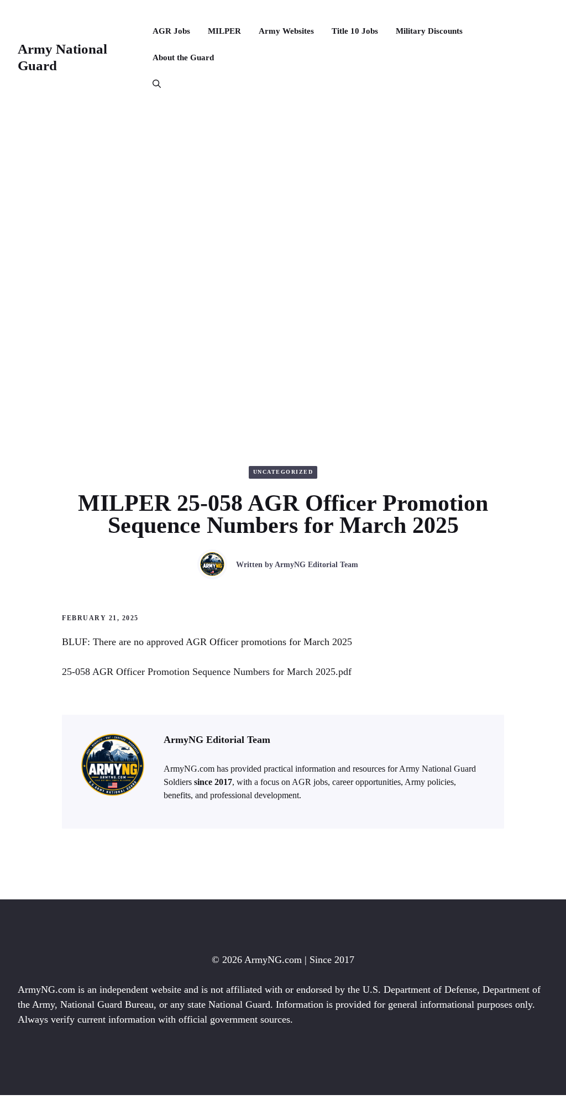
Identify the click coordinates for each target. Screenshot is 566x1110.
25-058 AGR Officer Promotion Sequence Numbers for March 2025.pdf (207, 671)
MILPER (224, 31)
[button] (152, 84)
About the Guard (183, 57)
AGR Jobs (171, 31)
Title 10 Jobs (355, 31)
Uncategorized (283, 472)
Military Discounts (429, 31)
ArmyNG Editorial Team (316, 565)
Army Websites (286, 31)
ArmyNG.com (273, 959)
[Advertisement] (283, 198)
